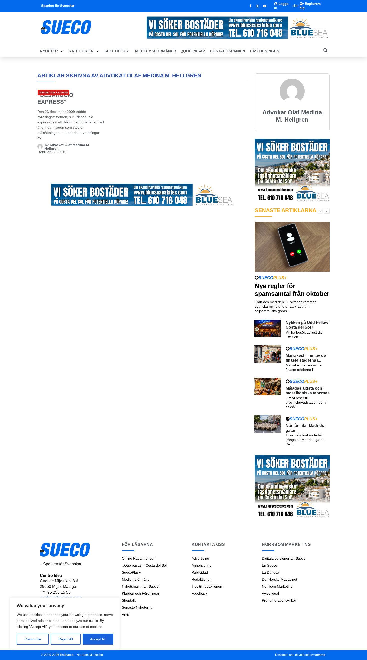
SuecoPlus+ (131, 572)
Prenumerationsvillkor (279, 600)
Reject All (65, 639)
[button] (51, 51)
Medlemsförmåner (136, 579)
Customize (32, 639)
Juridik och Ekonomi (53, 92)
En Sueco (269, 565)
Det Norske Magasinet (279, 579)
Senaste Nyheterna (137, 607)
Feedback (199, 593)
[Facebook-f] (250, 6)
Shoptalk (129, 600)
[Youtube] (265, 6)
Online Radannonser (138, 558)
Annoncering (202, 565)
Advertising (200, 558)
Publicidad (200, 572)
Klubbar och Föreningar (140, 593)
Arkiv (126, 614)
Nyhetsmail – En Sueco (140, 586)
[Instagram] (258, 6)
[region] (65, 623)
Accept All (97, 639)
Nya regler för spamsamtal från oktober (292, 289)
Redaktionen (202, 579)
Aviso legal (270, 593)
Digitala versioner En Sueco (284, 558)
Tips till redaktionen (207, 586)
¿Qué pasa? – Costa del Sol (144, 565)
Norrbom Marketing (277, 586)
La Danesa (270, 572)
